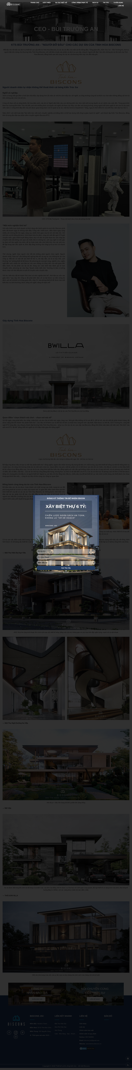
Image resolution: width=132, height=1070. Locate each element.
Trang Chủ (34, 2)
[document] (66, 535)
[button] (96, 498)
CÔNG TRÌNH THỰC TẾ (80, 2)
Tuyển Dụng (118, 2)
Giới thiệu (47, 2)
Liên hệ (121, 5)
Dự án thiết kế (61, 2)
